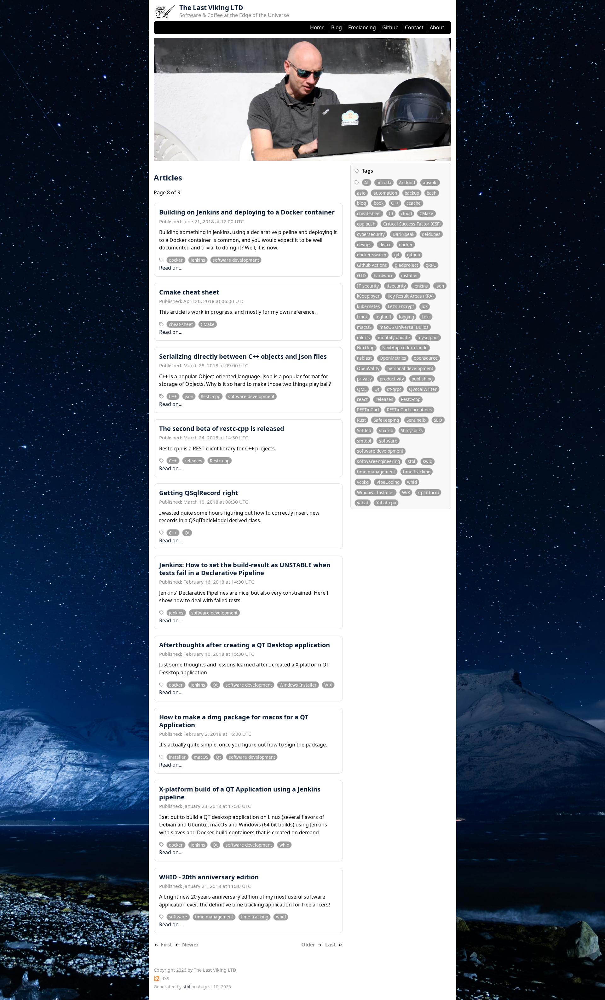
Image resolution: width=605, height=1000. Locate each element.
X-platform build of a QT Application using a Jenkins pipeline (239, 793)
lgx (425, 307)
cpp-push (366, 224)
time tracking (254, 917)
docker (176, 260)
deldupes (431, 234)
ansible (430, 183)
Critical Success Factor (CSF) (412, 224)
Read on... (170, 267)
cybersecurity (371, 234)
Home (317, 27)
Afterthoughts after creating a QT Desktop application (244, 645)
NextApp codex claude (405, 348)
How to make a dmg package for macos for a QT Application (233, 721)
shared (386, 430)
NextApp (365, 348)
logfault (383, 317)
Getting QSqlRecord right (198, 493)
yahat (362, 503)
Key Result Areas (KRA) (411, 296)
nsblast (364, 358)
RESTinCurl (368, 410)
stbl (411, 462)
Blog (336, 27)
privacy (364, 379)
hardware (384, 275)
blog (361, 203)
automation (385, 193)
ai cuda (384, 183)
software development (236, 260)
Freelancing (362, 27)
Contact (414, 27)
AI (366, 183)
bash (431, 193)
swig (427, 462)
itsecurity (396, 286)
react (362, 400)
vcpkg (363, 482)
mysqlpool (428, 337)
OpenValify (368, 368)
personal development (410, 368)
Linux (362, 317)
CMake (208, 324)
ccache (413, 203)
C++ (173, 396)
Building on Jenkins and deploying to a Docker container (247, 212)
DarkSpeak (403, 234)
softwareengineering (378, 462)
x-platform (428, 492)
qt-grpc (394, 389)
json (189, 396)
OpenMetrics (393, 358)
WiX (328, 685)
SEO (438, 420)
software (178, 917)
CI (391, 213)
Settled (364, 430)
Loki (426, 317)
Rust (361, 420)
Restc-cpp (210, 396)
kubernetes (368, 307)
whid (284, 845)
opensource (426, 358)
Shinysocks (412, 430)
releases (193, 461)
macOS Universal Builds (404, 327)
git (397, 255)
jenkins (198, 260)
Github (390, 27)
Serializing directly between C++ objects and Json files (243, 356)
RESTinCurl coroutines (409, 410)
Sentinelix (416, 420)
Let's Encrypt (401, 307)
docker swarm (371, 255)
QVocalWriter (423, 389)
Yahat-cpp (386, 503)
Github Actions (372, 265)
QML (361, 389)
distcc (385, 245)
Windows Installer (298, 685)
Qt (187, 533)
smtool (364, 441)
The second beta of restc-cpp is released (221, 428)
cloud (406, 213)
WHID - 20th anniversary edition (209, 877)
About (437, 27)
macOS (201, 757)
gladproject (406, 265)
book (378, 203)
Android (407, 183)
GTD (361, 275)
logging (406, 317)
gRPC (431, 265)
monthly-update (394, 337)
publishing (422, 379)
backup (412, 193)
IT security (368, 286)
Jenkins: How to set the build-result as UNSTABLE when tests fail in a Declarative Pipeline (245, 569)
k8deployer (368, 296)
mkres (363, 337)
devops (364, 245)
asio (361, 193)
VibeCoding (388, 482)
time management (214, 917)
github (413, 255)
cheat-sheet (181, 324)
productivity (392, 379)
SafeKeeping (386, 420)
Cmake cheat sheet (189, 292)
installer (177, 757)
